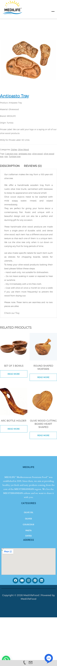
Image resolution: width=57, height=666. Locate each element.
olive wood (37, 153)
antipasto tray (25, 153)
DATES (28, 535)
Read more (14, 374)
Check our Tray (12, 313)
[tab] (11, 166)
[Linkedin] (41, 580)
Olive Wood (23, 149)
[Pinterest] (35, 580)
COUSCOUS (28, 524)
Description (10, 165)
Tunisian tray (15, 156)
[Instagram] (28, 580)
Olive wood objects (14, 196)
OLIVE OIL (28, 512)
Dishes (14, 149)
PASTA (28, 530)
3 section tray (11, 153)
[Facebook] (15, 580)
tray (6, 156)
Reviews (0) (33, 165)
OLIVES (28, 518)
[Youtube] (22, 580)
